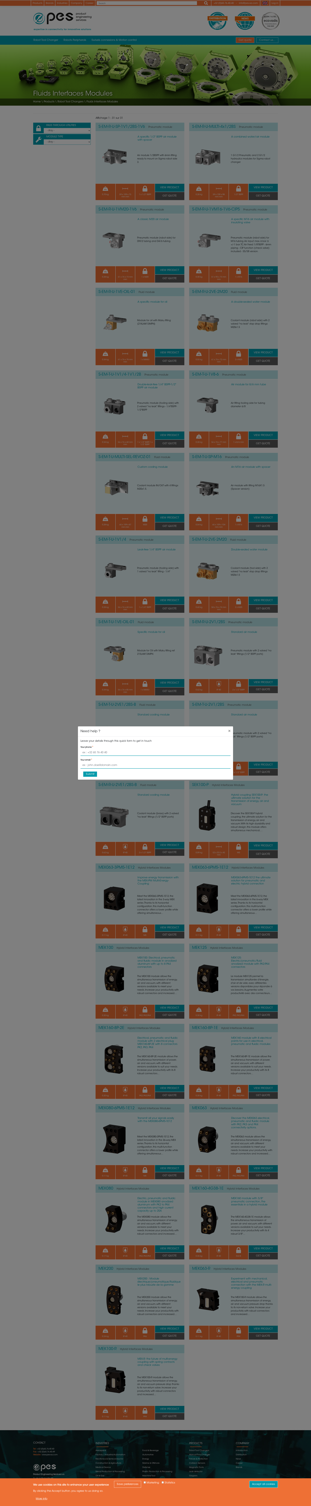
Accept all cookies (263, 1484)
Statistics (170, 1483)
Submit (90, 774)
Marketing (153, 1483)
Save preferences (127, 1484)
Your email (86, 760)
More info (41, 1499)
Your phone (86, 747)
